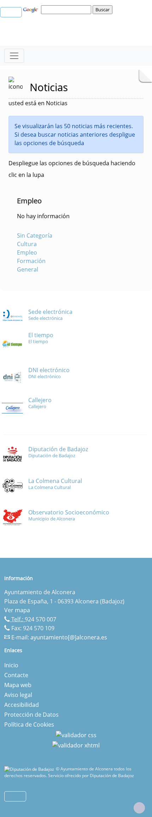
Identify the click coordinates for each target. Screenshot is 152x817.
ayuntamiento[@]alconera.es (68, 637)
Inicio (11, 665)
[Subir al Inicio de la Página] (139, 807)
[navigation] (67, 9)
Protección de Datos (31, 714)
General (27, 269)
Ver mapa (17, 610)
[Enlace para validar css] (76, 734)
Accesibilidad (21, 705)
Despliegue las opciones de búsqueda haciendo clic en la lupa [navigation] (71, 169)
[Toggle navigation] (14, 56)
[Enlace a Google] (31, 9)
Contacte (16, 675)
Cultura (27, 244)
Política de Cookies (29, 724)
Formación (31, 261)
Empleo (27, 252)
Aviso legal (18, 695)
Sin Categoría (34, 235)
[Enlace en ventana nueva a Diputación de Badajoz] (30, 769)
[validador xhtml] (76, 745)
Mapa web (17, 685)
